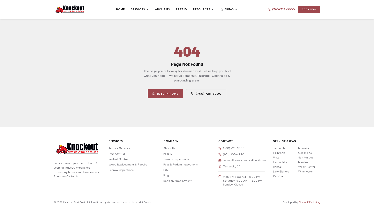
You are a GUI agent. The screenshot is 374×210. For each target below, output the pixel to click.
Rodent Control (119, 159)
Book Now (309, 9)
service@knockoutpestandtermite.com (244, 160)
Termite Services (119, 148)
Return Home (167, 93)
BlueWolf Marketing (309, 202)
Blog (166, 175)
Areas (229, 9)
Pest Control (117, 153)
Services (138, 9)
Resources (201, 9)
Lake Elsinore (281, 171)
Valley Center (306, 167)
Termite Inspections (176, 159)
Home (120, 9)
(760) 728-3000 (283, 9)
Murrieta (303, 148)
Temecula (279, 148)
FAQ (165, 170)
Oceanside (305, 153)
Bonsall (277, 167)
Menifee (303, 162)
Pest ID (181, 9)
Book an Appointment (177, 181)
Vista (276, 157)
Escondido (280, 162)
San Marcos (305, 157)
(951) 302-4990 (233, 154)
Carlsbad (279, 176)
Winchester (305, 171)
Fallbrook (279, 153)
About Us (162, 9)
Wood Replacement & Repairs (128, 164)
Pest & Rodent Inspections (180, 164)
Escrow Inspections (121, 170)
